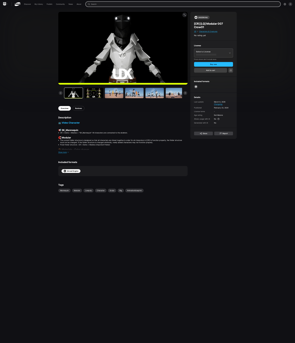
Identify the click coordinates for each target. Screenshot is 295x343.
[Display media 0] (73, 93)
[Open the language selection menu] (285, 4)
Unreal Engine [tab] (72, 171)
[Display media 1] (94, 93)
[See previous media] (60, 93)
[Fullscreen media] (184, 15)
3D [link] (195, 31)
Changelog (218, 104)
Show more (62, 152)
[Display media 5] (175, 93)
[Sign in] (290, 4)
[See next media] (185, 93)
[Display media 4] (154, 93)
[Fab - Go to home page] (17, 4)
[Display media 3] (134, 93)
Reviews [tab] (78, 108)
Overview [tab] (64, 108)
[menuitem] (27, 4)
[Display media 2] (114, 93)
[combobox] (184, 4)
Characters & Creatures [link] (208, 31)
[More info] (218, 119)
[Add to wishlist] (230, 70)
